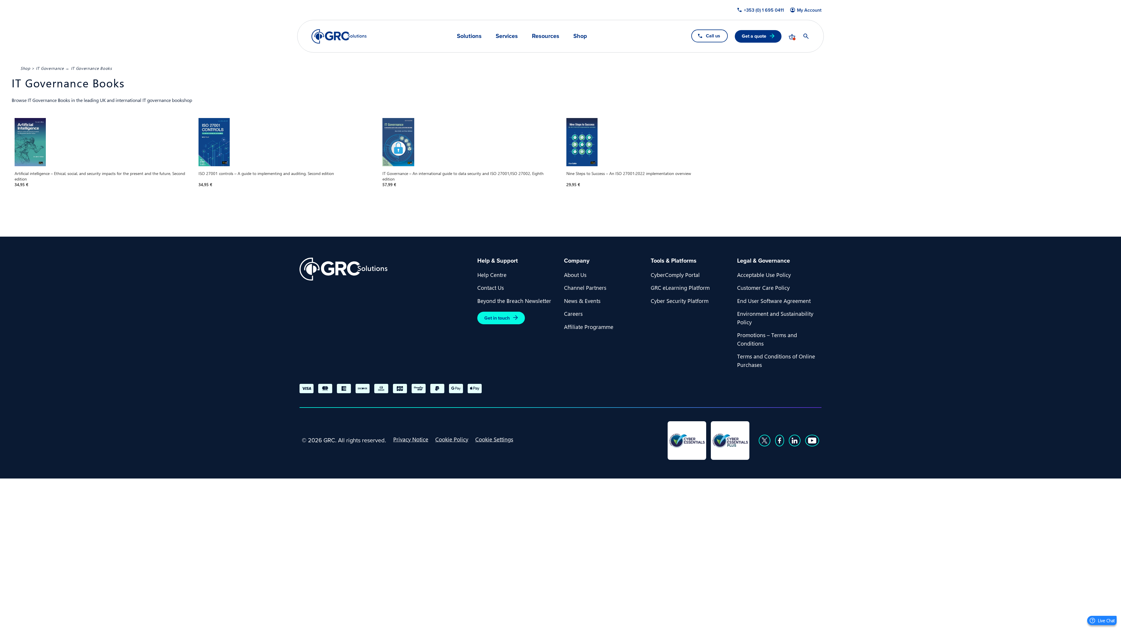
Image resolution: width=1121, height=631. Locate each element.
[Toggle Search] (806, 36)
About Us (575, 274)
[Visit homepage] (339, 36)
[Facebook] (779, 440)
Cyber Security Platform (680, 300)
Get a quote (754, 36)
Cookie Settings (494, 439)
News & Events (582, 300)
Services (507, 36)
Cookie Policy (451, 439)
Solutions (469, 36)
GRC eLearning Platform (680, 287)
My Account (809, 10)
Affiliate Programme (588, 326)
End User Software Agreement (774, 300)
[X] (764, 440)
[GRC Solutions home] (385, 269)
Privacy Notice (410, 439)
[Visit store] (792, 36)
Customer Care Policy (763, 287)
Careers (573, 313)
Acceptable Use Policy (764, 274)
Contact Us (490, 287)
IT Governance (50, 68)
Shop (580, 36)
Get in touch (497, 318)
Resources (545, 36)
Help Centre (491, 274)
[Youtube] (812, 440)
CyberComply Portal (675, 274)
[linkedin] (794, 440)
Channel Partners (585, 287)
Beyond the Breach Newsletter (514, 300)
